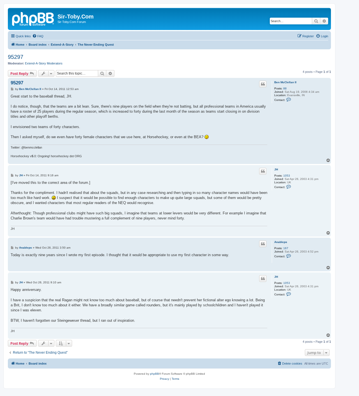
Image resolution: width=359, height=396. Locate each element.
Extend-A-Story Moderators (44, 63)
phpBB (154, 373)
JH (276, 169)
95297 (15, 57)
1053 (286, 175)
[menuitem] (37, 36)
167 (285, 248)
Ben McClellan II (285, 82)
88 (285, 88)
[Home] (33, 18)
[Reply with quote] (262, 84)
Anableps (280, 242)
